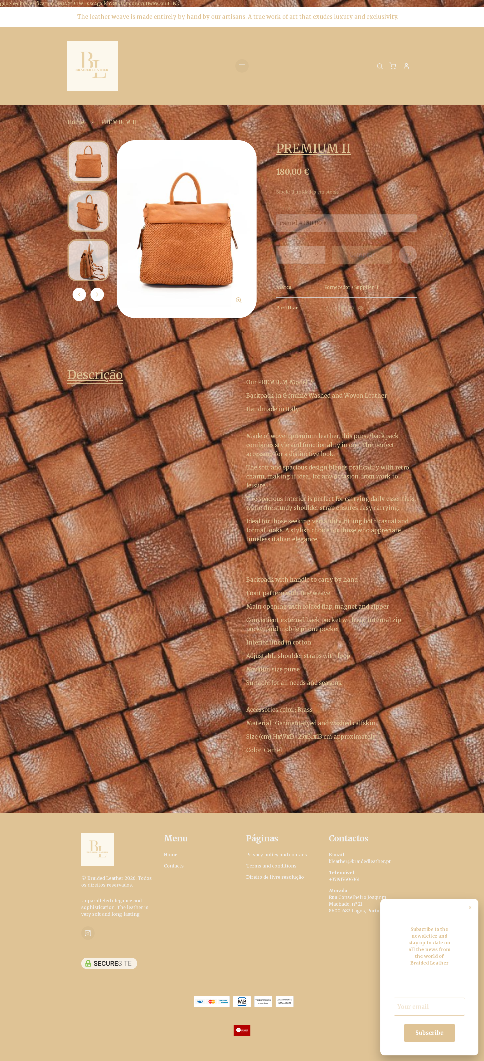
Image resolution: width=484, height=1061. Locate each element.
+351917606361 (344, 879)
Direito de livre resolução (275, 877)
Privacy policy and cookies (276, 854)
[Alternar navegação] (242, 66)
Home (75, 122)
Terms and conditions (271, 866)
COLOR (284, 208)
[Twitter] (352, 308)
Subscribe (429, 1032)
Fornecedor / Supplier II (351, 287)
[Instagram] (88, 933)
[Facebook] (326, 308)
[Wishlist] (408, 255)
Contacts (174, 866)
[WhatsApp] (343, 308)
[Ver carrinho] (392, 66)
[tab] (152, 376)
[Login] (406, 66)
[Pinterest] (360, 308)
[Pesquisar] (379, 66)
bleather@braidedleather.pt (360, 861)
